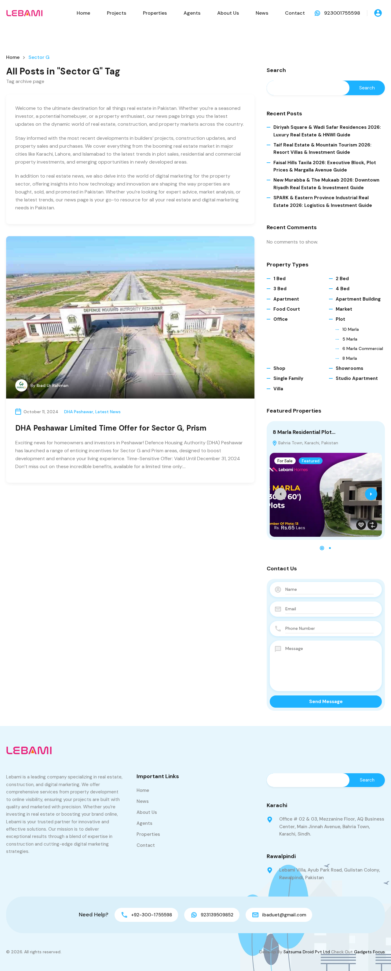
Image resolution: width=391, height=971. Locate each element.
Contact (295, 13)
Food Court (286, 309)
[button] (322, 548)
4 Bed (342, 289)
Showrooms (349, 368)
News (262, 13)
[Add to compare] (372, 525)
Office (280, 319)
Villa (278, 389)
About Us (228, 13)
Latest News (108, 411)
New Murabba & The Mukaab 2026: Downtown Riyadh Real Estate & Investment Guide (326, 183)
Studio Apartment (357, 378)
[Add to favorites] (361, 525)
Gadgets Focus (369, 952)
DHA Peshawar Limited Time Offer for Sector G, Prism (110, 428)
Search (276, 70)
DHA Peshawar (78, 411)
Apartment (286, 299)
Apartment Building (358, 299)
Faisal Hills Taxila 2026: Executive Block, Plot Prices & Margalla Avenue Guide (324, 166)
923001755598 (342, 13)
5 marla (349, 339)
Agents (192, 13)
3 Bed (280, 289)
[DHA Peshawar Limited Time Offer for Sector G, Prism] (130, 317)
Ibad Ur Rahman (52, 385)
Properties (155, 13)
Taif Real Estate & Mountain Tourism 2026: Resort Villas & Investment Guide (322, 148)
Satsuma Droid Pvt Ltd (306, 952)
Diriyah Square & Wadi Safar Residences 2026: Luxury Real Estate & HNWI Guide (327, 131)
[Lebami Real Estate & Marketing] (24, 12)
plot (340, 319)
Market (344, 309)
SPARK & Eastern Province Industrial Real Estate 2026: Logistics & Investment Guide (322, 201)
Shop (279, 368)
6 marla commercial (362, 348)
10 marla (350, 329)
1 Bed (279, 279)
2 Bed (342, 279)
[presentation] (280, 494)
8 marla (349, 358)
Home (83, 13)
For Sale (285, 461)
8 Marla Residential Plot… (304, 432)
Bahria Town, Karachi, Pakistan (307, 443)
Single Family (288, 378)
